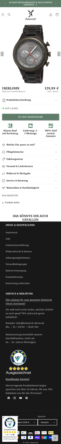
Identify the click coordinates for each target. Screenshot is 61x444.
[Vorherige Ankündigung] (5, 4)
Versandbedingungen (16, 264)
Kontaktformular (14, 277)
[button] (9, 15)
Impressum (11, 232)
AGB (8, 239)
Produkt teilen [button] (12, 202)
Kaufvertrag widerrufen (18, 283)
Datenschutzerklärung (17, 245)
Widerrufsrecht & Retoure (19, 251)
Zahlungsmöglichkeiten (18, 258)
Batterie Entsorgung (16, 270)
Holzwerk (34, 443)
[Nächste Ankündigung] (56, 4)
